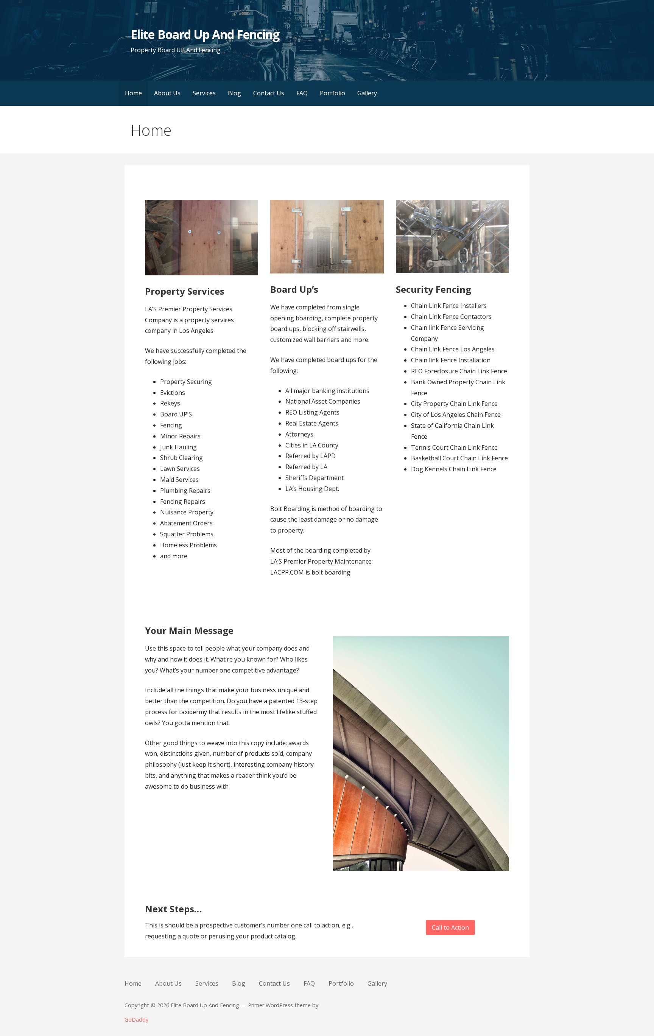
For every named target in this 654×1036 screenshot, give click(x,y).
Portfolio (332, 93)
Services (204, 93)
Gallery (367, 93)
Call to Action (450, 927)
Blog (234, 93)
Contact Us (268, 93)
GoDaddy (136, 1019)
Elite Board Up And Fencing (205, 34)
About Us (167, 93)
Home (133, 93)
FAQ (302, 93)
